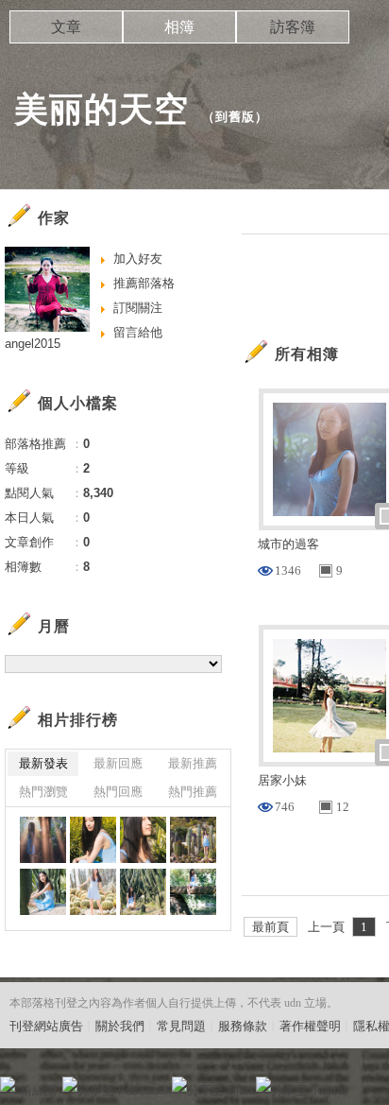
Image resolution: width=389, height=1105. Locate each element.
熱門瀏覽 (43, 792)
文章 (66, 27)
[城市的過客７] (143, 840)
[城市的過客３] (143, 892)
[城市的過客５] (43, 892)
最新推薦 (192, 763)
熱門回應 (118, 792)
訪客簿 (292, 27)
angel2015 (32, 344)
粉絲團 (38, 1090)
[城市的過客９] (43, 840)
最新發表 (43, 763)
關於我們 (119, 1026)
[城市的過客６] (193, 840)
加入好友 (137, 258)
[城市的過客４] (93, 892)
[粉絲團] (7, 1084)
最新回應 (118, 763)
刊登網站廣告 (46, 1026)
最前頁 (270, 927)
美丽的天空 (101, 109)
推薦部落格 (144, 283)
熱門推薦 (192, 792)
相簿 (179, 27)
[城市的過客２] (193, 892)
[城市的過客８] (93, 840)
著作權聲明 (310, 1026)
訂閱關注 (137, 308)
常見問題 (181, 1026)
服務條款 (242, 1026)
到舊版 (235, 117)
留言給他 (137, 332)
